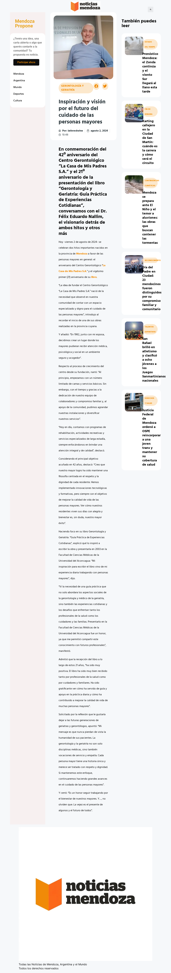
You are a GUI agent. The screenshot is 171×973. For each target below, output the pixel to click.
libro (94, 277)
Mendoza (18, 74)
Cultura (17, 101)
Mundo (17, 87)
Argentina (19, 80)
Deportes (18, 94)
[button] (150, 9)
